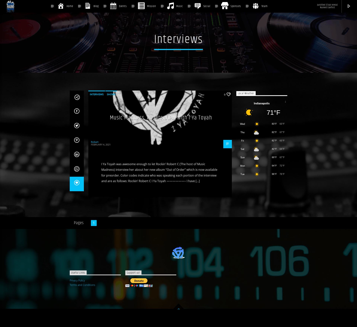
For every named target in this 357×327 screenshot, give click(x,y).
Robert (95, 142)
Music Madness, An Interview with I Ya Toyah (161, 117)
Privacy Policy (77, 280)
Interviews (97, 94)
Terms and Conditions (82, 285)
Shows (111, 94)
